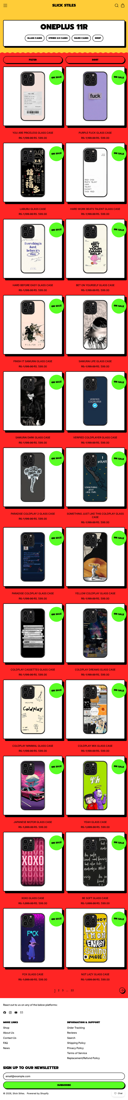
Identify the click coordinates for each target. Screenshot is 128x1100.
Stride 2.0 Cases (58, 38)
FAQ (5, 1042)
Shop (98, 38)
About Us (8, 1032)
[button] (116, 5)
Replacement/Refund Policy (83, 1058)
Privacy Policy (75, 1048)
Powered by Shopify (38, 1093)
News (6, 1048)
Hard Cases (81, 38)
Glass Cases (34, 38)
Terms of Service (77, 1053)
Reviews (72, 1032)
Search (71, 1037)
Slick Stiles (64, 5)
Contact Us (9, 1037)
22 (72, 990)
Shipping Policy (76, 1042)
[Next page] (122, 990)
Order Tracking (76, 1027)
